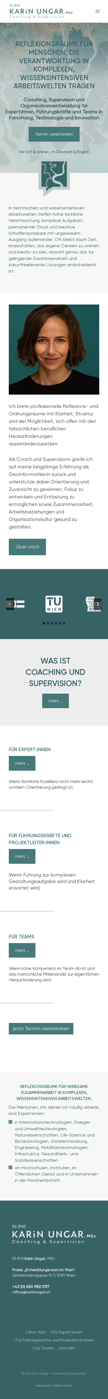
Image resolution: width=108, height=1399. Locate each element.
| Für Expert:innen (66, 1332)
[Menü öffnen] (97, 11)
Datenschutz (63, 1385)
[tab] (44, 623)
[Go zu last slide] (10, 604)
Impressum (44, 1385)
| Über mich (36, 1332)
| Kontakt (67, 1348)
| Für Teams (43, 1348)
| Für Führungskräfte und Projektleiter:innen (54, 1340)
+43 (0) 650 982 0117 (30, 1286)
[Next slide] (98, 604)
